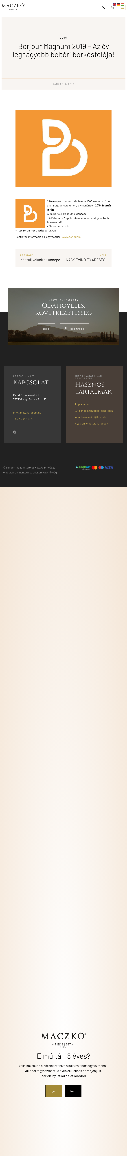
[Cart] (112, 7)
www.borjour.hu (71, 236)
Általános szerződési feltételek (94, 410)
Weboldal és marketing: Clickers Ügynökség (30, 472)
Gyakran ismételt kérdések (91, 423)
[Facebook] (14, 432)
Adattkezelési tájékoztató (91, 417)
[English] (115, 4)
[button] (122, 7)
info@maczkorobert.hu (27, 412)
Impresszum (82, 404)
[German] (119, 4)
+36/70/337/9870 (23, 418)
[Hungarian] (123, 4)
